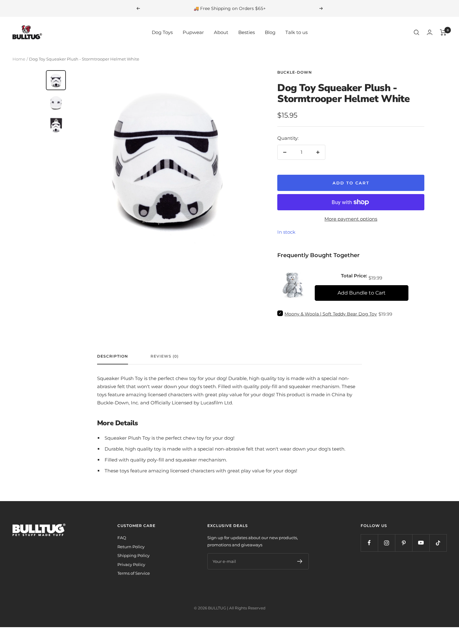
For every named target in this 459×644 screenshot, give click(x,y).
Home (18, 58)
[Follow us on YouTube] (420, 542)
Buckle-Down (294, 72)
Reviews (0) (165, 356)
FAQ (121, 537)
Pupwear (193, 32)
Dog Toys (162, 32)
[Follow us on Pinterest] (403, 542)
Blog (270, 32)
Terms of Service (133, 573)
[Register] (300, 561)
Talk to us (296, 32)
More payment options (350, 219)
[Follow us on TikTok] (438, 542)
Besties (246, 32)
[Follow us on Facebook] (369, 542)
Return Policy (131, 546)
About (221, 32)
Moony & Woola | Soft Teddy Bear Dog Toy (330, 314)
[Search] (416, 32)
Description (112, 356)
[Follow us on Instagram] (386, 542)
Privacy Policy (131, 564)
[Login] (429, 32)
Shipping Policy (133, 555)
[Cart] (443, 32)
